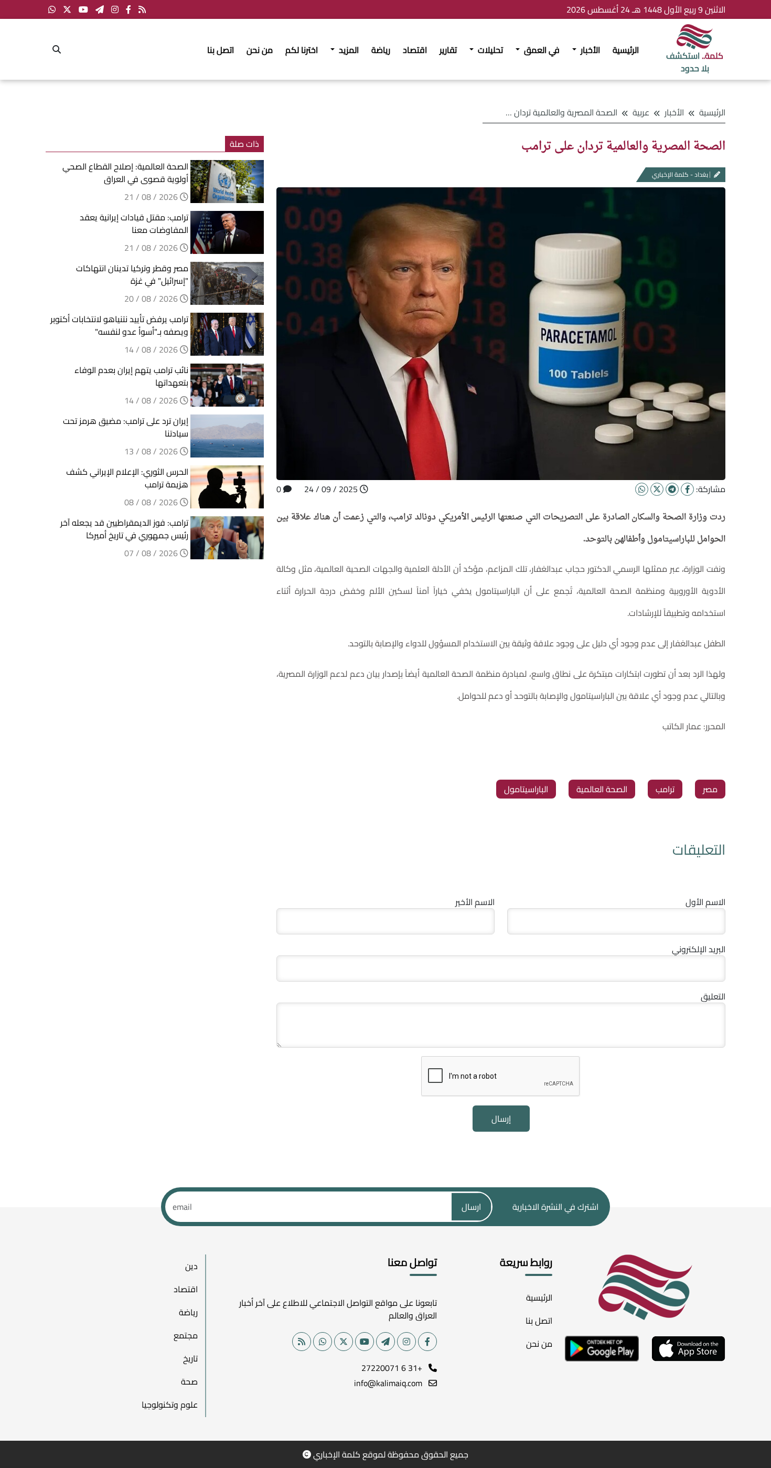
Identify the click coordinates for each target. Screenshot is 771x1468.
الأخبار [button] (589, 50)
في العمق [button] (541, 50)
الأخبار (674, 112)
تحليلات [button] (489, 50)
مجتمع (186, 1335)
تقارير (448, 50)
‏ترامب (665, 789)
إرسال (501, 1118)
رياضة (380, 50)
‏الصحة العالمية (601, 789)
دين (191, 1266)
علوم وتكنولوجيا (170, 1404)
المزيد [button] (348, 50)
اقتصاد (415, 50)
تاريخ (190, 1358)
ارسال (471, 1207)
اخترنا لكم (301, 50)
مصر (710, 789)
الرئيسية (626, 50)
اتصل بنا (220, 50)
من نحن (260, 50)
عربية (641, 112)
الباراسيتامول (526, 789)
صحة (189, 1381)
